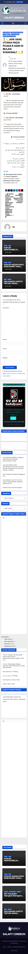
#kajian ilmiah (12, 66)
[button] (23, 23)
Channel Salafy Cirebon (17, 32)
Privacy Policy (14, 950)
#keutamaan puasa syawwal (17, 68)
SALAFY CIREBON (14, 17)
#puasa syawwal (13, 73)
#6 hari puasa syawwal (15, 61)
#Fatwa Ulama (17, 63)
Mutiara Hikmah (15, 34)
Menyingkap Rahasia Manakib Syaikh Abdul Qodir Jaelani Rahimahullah (14, 665)
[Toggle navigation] (13, 23)
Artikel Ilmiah (6, 32)
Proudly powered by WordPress (10, 941)
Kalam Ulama (12, 891)
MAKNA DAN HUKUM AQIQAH (12, 487)
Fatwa (4, 34)
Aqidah (6, 891)
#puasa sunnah (19, 70)
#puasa (11, 70)
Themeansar (15, 943)
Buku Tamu (16, 680)
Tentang (15, 671)
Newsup (24, 941)
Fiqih (9, 34)
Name (5, 339)
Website (5, 358)
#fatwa (11, 63)
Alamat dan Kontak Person (18, 946)
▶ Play (13, 418)
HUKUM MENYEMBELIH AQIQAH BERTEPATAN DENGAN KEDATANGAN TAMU (13, 459)
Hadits (9, 279)
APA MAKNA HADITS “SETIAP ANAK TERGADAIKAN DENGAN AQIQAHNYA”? (13, 481)
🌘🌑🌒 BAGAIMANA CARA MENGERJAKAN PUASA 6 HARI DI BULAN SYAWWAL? (18, 198)
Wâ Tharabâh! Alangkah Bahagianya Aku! (14, 896)
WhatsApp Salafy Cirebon (9, 36)
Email (5, 348)
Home (4, 946)
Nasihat (19, 891)
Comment (6, 308)
